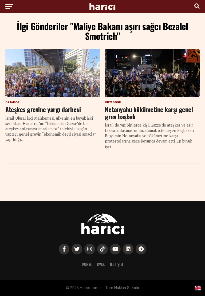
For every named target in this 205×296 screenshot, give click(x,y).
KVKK (101, 264)
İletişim (116, 264)
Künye (87, 264)
